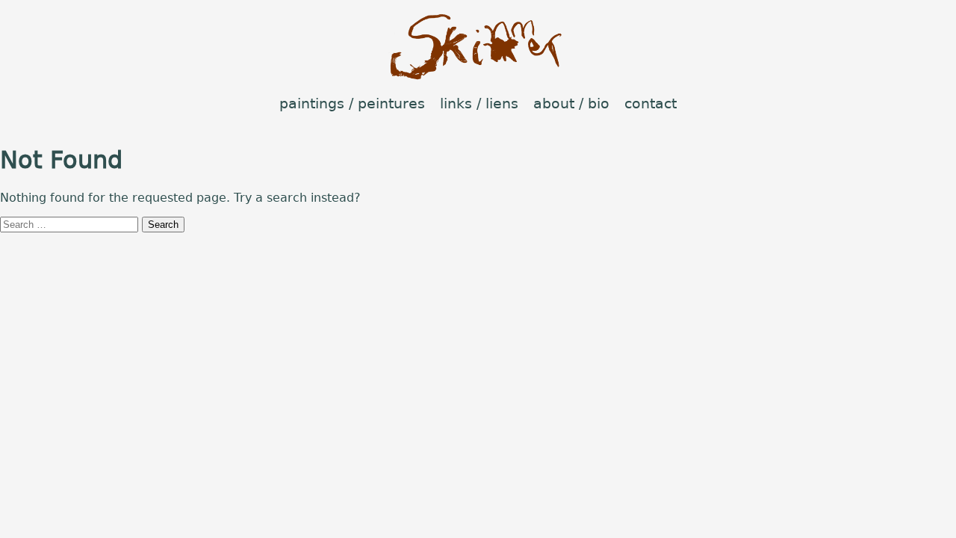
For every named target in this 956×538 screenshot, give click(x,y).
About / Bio (571, 103)
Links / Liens (479, 103)
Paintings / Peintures (352, 103)
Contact (650, 103)
